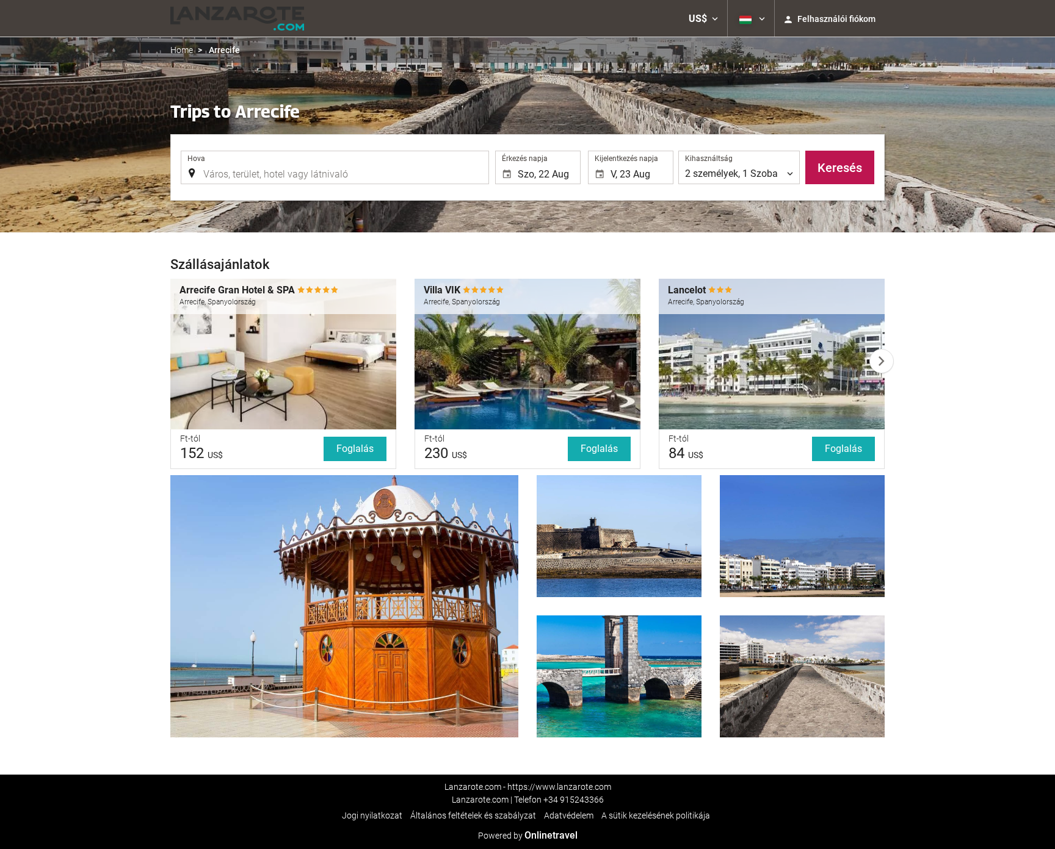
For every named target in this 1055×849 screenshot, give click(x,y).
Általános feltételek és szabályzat (473, 815)
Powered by (528, 835)
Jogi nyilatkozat (372, 815)
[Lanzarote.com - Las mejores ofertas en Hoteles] (237, 18)
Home (181, 50)
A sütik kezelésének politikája (655, 815)
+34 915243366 (573, 799)
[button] (703, 18)
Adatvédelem (568, 815)
